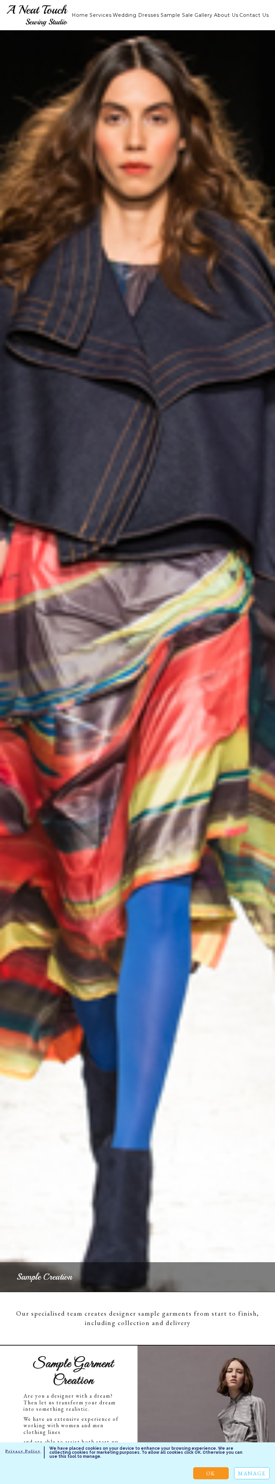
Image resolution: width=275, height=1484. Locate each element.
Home (80, 15)
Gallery (204, 15)
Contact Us (254, 15)
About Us (226, 15)
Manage (252, 1473)
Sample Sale (177, 15)
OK (210, 1473)
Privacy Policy (23, 1451)
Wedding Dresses (136, 15)
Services (101, 15)
